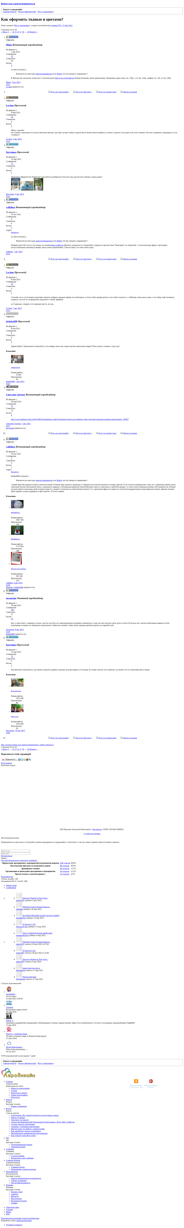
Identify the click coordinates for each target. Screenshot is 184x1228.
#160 (8, 733)
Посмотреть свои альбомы (22, 1158)
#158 (8, 585)
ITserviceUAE (22, 927)
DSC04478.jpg (15, 512)
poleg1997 (20, 900)
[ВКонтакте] (19, 759)
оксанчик (11, 598)
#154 (8, 254)
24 (12, 117)
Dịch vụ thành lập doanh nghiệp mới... (38, 933)
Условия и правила (14, 1225)
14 (13, 32)
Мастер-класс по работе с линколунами (28, 1129)
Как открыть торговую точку (23, 1136)
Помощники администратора (23, 1169)
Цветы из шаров (130, 92)
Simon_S (9, 1021)
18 (23, 32)
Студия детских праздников (23, 1124)
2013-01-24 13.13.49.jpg (18, 569)
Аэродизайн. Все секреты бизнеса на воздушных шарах (35, 1115)
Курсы (9, 1109)
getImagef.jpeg (15, 367)
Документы (97, 829)
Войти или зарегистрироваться (18, 3)
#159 (8, 632)
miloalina (19, 909)
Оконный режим (18, 1147)
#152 (8, 141)
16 (18, 32)
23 (12, 56)
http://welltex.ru (57, 245)
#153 (8, 196)
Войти (59, 74)
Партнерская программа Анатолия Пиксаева (20, 1218)
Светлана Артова (15, 394)
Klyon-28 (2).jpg (16, 691)
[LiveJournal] (30, 759)
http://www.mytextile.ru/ (64, 78)
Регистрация (6, 763)
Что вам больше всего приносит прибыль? (19, 860)
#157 (8, 426)
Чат (7, 1138)
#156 (8, 384)
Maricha (9, 587)
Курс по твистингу (83, 92)
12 (12, 164)
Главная (9, 1082)
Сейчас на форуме (19, 1181)
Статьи (14, 1091)
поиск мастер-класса (31, 968)
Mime (9, 44)
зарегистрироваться (44, 74)
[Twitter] (22, 759)
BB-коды (15, 1196)
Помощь (9, 1185)
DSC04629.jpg (15, 539)
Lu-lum (9, 87)
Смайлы (14, 1194)
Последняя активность (20, 1183)
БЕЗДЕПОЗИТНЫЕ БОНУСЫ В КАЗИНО (41, 916)
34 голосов (64, 871)
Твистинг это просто (20, 1120)
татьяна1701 (56, 25)
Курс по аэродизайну (59, 92)
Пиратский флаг (30, 977)
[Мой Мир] (27, 759)
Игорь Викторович (14, 1047)
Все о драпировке (22, 25)
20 (28, 32)
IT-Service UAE (29, 924)
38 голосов (64, 868)
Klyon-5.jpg (14, 716)
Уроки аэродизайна (19, 1095)
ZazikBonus (21, 918)
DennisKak (20, 970)
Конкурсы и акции (19, 1093)
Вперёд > (34, 32)
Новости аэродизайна (20, 1088)
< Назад (4, 32)
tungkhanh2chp (22, 935)
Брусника (11, 152)
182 (12, 610)
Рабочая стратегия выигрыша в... (37, 907)
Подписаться (6, 856)
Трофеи (14, 1203)
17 (21, 32)
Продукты (15, 1097)
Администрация (13, 1160)
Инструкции (16, 1199)
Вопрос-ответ (17, 1192)
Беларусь (15, 232)
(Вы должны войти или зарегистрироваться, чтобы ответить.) (27, 745)
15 (16, 32)
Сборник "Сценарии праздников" (25, 1127)
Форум (9, 1100)
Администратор (18, 1167)
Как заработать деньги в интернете (26, 1131)
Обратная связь (12, 1207)
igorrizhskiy (10, 994)
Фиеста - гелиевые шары (16, 1034)
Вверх (8, 1212)
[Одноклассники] (24, 759)
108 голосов (65, 863)
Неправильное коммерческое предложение (29, 1133)
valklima (10, 207)
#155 (8, 310)
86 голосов (64, 866)
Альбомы (10, 1149)
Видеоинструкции (19, 1201)
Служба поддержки (92, 834)
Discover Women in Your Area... (35, 898)
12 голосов (64, 874)
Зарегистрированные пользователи (26, 1178)
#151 (8, 84)
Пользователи (7, 877)
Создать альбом (17, 1156)
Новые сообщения (19, 1106)
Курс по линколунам (107, 92)
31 (12, 406)
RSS (8, 1214)
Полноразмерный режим (21, 1145)
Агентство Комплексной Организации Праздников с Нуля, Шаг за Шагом (42, 1122)
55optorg (9, 1007)
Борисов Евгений (24, 1221)
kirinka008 (11, 321)
